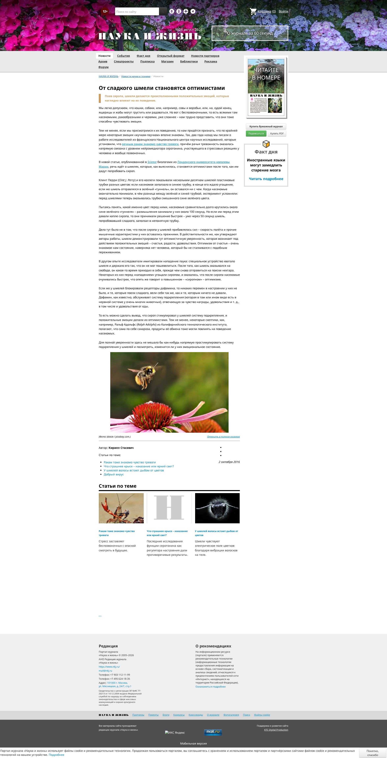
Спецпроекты (124, 61)
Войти (283, 11)
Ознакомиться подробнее (211, 686)
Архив (102, 61)
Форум (103, 67)
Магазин (167, 61)
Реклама (210, 61)
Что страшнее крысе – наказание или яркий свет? (139, 466)
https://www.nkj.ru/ (109, 666)
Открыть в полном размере (223, 436)
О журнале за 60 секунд (250, 33)
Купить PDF (277, 133)
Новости (104, 56)
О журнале (213, 715)
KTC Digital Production (276, 729)
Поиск (246, 715)
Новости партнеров (205, 56)
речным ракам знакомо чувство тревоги (150, 144)
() (267, 11)
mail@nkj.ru (105, 670)
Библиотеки (189, 61)
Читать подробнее (266, 179)
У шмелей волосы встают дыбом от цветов (134, 470)
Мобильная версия (193, 743)
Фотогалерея (231, 715)
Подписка (147, 61)
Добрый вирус (114, 474)
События (123, 56)
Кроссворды (196, 715)
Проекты (153, 715)
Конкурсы (179, 715)
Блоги (166, 715)
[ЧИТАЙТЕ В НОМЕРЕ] (266, 47)
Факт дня (143, 56)
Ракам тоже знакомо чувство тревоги (130, 462)
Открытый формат (170, 56)
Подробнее (56, 755)
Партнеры (138, 715)
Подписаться (256, 133)
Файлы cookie (262, 715)
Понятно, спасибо (373, 753)
